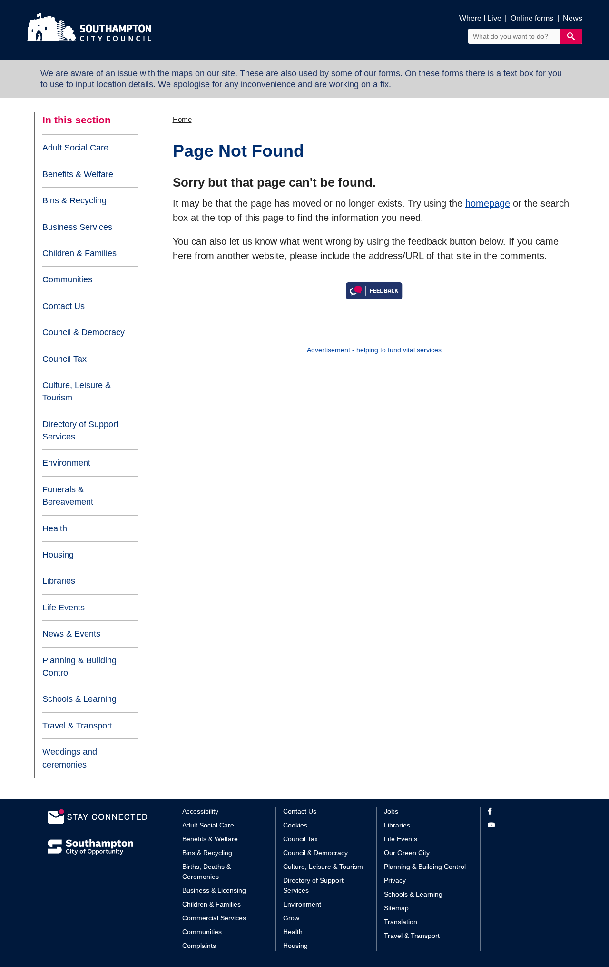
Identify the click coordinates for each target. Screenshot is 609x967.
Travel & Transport (77, 725)
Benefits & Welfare (77, 174)
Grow (291, 918)
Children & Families (79, 253)
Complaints (199, 945)
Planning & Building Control (79, 667)
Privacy (395, 880)
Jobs (391, 811)
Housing (58, 554)
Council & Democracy (83, 332)
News (572, 18)
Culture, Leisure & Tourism (76, 391)
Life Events (63, 607)
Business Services (77, 227)
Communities (67, 279)
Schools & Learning (79, 699)
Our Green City (407, 853)
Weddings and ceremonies (69, 758)
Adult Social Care (75, 147)
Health (54, 528)
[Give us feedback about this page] (374, 290)
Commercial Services (214, 918)
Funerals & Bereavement (67, 496)
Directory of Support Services (80, 430)
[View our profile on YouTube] (524, 825)
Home (182, 119)
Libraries (58, 581)
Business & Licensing (214, 890)
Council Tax (64, 359)
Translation (400, 922)
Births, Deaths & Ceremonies (206, 871)
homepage (487, 203)
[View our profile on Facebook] (524, 812)
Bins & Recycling (74, 200)
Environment (66, 463)
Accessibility (200, 811)
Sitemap (396, 908)
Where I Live (480, 18)
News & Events (71, 633)
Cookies (295, 825)
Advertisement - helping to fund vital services (374, 350)
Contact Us (63, 306)
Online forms (532, 18)
